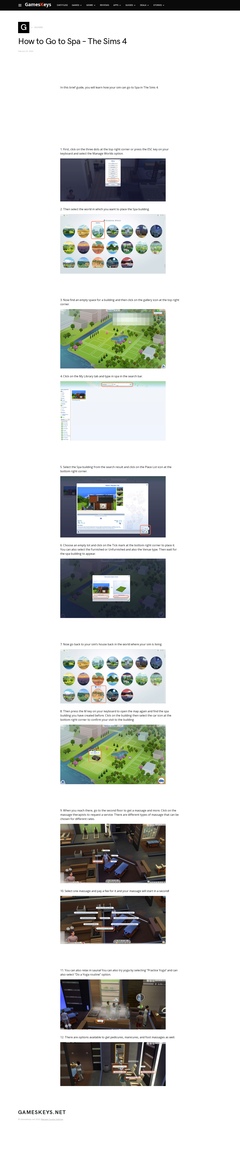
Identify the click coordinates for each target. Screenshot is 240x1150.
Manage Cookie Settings (52, 1119)
